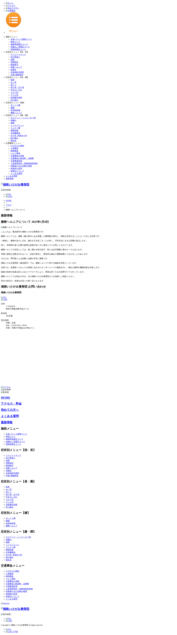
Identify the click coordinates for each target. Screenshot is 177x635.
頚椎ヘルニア (16, 67)
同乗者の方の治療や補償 (21, 166)
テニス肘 (14, 95)
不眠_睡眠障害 (17, 75)
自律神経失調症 (17, 72)
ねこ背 (13, 82)
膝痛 (12, 123)
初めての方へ (10, 409)
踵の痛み (14, 138)
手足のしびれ (16, 90)
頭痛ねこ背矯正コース (20, 47)
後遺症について (17, 171)
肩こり (13, 85)
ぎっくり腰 (15, 105)
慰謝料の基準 (16, 168)
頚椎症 (13, 70)
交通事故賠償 (16, 161)
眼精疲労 (14, 65)
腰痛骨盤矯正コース (19, 44)
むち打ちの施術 (17, 146)
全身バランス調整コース (21, 39)
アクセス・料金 (11, 403)
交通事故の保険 (17, 156)
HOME (9, 201)
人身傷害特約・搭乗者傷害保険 (24, 163)
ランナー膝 (15, 128)
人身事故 (14, 148)
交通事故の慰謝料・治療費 (22, 158)
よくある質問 (16, 174)
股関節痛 (14, 130)
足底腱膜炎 (15, 133)
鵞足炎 (13, 141)
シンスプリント (17, 125)
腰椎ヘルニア (16, 113)
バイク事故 (15, 153)
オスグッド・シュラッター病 (23, 118)
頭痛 (12, 60)
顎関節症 (14, 62)
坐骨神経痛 (15, 110)
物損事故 (14, 151)
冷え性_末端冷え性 (19, 136)
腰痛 (12, 108)
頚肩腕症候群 (16, 98)
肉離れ (13, 120)
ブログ (9, 205)
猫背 (12, 80)
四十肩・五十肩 (17, 87)
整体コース (15, 42)
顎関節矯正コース (18, 49)
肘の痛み (14, 100)
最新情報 (9, 179)
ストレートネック (18, 54)
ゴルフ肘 (14, 92)
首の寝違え (15, 57)
